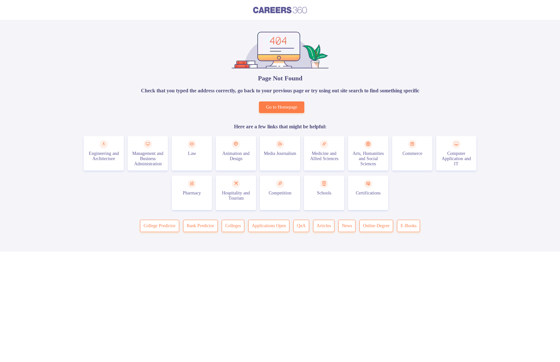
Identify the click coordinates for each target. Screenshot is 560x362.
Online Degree (376, 225)
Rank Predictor (200, 225)
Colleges (233, 225)
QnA (301, 225)
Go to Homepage (281, 107)
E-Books (408, 225)
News (347, 225)
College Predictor (160, 225)
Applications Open (269, 225)
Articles (324, 225)
